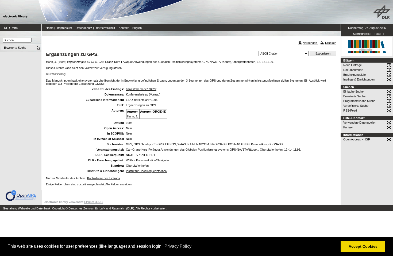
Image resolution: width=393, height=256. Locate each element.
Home (49, 27)
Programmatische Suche (359, 100)
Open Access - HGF (356, 139)
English (137, 27)
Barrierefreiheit (105, 27)
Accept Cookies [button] (363, 246)
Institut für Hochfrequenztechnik (146, 171)
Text (377, 33)
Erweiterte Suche (354, 96)
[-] (372, 33)
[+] (382, 33)
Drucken (330, 42)
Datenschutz (84, 27)
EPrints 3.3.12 (93, 202)
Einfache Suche (353, 91)
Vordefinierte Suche (355, 105)
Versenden (310, 42)
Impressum (64, 27)
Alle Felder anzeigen (118, 184)
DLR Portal (11, 27)
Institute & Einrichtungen (359, 79)
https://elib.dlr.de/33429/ (141, 89)
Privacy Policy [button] (177, 246)
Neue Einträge (352, 65)
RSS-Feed (350, 110)
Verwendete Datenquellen (359, 122)
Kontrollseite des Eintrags (103, 178)
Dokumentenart (353, 69)
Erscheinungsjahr (354, 74)
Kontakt (124, 27)
